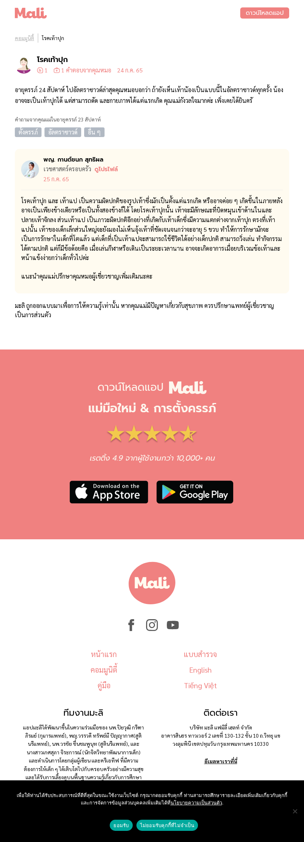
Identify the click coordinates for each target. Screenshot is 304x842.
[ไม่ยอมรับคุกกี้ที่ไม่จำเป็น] (294, 811)
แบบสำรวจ (200, 654)
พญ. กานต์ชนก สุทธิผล (73, 159)
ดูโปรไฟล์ (106, 169)
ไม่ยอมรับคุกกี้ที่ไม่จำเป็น (167, 825)
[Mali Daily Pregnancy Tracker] (127, 13)
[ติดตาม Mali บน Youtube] (173, 628)
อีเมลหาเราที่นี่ (220, 761)
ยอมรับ (121, 825)
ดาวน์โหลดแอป (265, 13)
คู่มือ (104, 685)
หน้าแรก (104, 654)
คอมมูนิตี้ (24, 38)
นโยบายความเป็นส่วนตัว (196, 803)
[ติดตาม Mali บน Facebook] (131, 628)
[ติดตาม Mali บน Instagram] (152, 628)
